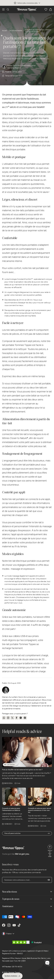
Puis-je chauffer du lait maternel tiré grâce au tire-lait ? (22, 770)
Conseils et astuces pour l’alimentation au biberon (11, 809)
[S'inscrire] (48, 880)
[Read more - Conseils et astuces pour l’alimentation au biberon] (4, 803)
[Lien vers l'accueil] (27, 9)
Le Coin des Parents (15, 31)
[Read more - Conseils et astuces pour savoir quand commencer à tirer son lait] (30, 803)
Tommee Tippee (14, 972)
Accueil (4, 31)
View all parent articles (12, 833)
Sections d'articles (10, 976)
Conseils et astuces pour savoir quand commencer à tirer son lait (39, 810)
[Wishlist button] (46, 9)
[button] (3, 9)
